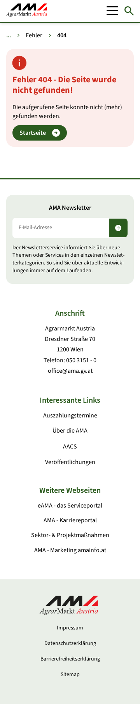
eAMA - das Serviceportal (70, 505)
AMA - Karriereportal (70, 520)
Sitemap (70, 674)
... (8, 35)
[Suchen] (129, 11)
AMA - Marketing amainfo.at (70, 550)
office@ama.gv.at (70, 371)
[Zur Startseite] (26, 10)
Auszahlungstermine (70, 415)
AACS (70, 446)
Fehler (34, 35)
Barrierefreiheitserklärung (70, 659)
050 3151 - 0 (81, 360)
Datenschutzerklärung (70, 643)
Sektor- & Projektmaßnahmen (70, 535)
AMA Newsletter (70, 208)
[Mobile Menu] (112, 11)
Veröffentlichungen (70, 462)
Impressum (70, 628)
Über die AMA (70, 430)
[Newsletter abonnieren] (118, 228)
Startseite (32, 133)
